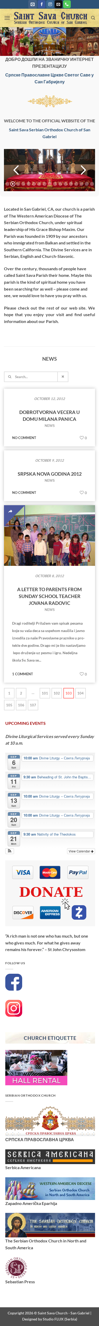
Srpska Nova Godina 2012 (50, 474)
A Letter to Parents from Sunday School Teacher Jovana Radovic (49, 596)
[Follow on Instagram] (50, 4)
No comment (24, 438)
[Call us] (67, 4)
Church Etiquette (50, 1038)
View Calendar (80, 851)
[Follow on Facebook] (41, 4)
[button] (32, 4)
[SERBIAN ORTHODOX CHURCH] (50, 1120)
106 (21, 705)
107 (33, 705)
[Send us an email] (58, 4)
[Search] (93, 18)
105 (9, 705)
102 (57, 693)
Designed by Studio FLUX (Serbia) (49, 1319)
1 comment (22, 674)
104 (80, 693)
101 (45, 693)
